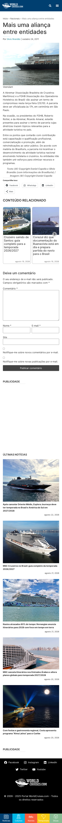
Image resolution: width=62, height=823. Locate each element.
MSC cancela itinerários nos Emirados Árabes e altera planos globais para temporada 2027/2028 (30, 673)
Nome (7, 325)
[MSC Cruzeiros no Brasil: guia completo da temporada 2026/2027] (31, 542)
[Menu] (57, 5)
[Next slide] (54, 234)
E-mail (36, 325)
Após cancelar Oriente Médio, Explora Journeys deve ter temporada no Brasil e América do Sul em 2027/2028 (29, 507)
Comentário (10, 288)
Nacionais (15, 18)
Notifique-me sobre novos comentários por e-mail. (30, 352)
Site (5, 337)
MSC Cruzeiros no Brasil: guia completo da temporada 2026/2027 (30, 567)
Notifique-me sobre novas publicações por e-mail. (30, 361)
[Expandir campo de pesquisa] (50, 6)
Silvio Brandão (14, 39)
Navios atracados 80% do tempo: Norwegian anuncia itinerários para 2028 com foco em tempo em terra (29, 626)
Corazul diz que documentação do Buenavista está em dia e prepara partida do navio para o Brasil (46, 245)
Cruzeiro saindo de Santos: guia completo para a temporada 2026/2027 (16, 243)
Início (5, 18)
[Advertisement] (31, 417)
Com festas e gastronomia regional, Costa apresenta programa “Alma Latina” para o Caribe (29, 732)
